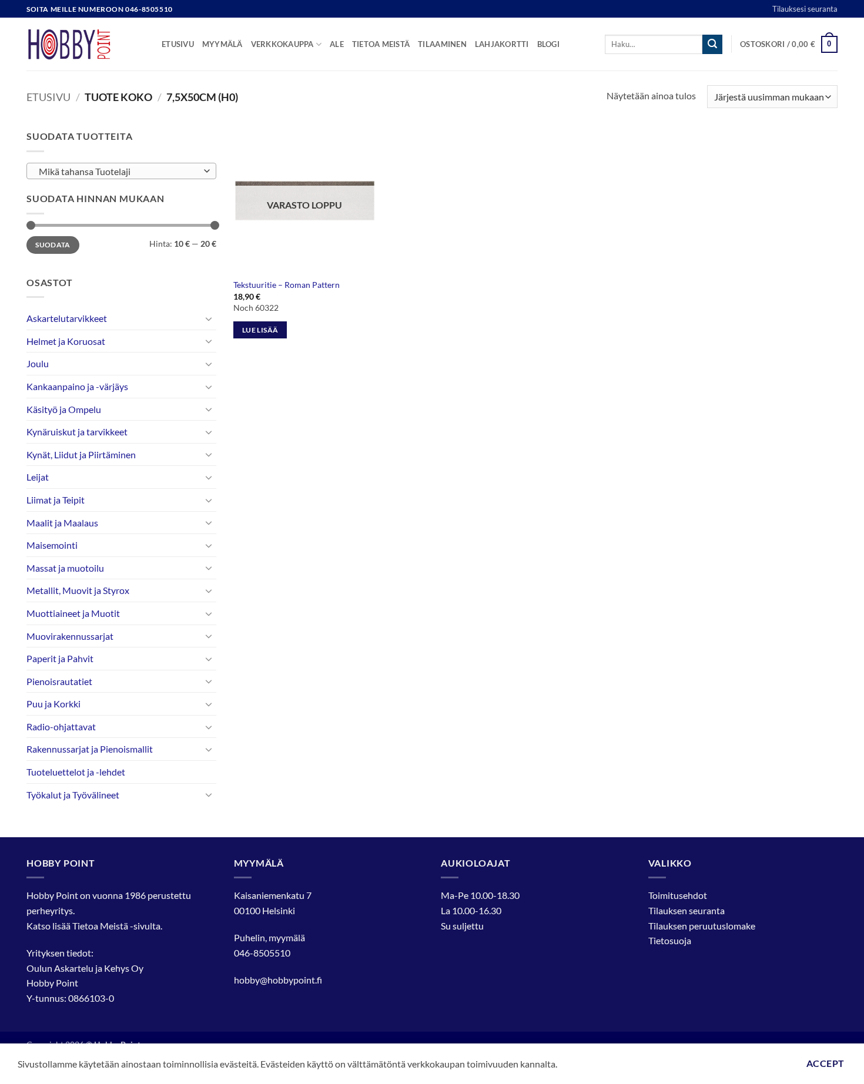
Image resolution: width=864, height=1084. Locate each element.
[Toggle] (209, 318)
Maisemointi (52, 545)
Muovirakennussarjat (69, 636)
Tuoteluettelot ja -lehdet (75, 771)
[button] (789, 44)
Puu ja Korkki (53, 703)
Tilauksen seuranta (686, 910)
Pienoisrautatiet (59, 681)
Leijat (37, 476)
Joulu (37, 363)
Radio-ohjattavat (61, 726)
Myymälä (222, 44)
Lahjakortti (502, 44)
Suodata (53, 244)
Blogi (548, 44)
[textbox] (118, 171)
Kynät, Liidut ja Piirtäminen (81, 454)
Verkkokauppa (282, 44)
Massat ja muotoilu (65, 567)
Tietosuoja (669, 940)
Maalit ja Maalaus (62, 522)
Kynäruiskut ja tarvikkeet (77, 431)
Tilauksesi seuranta (805, 9)
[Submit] (712, 45)
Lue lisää (260, 330)
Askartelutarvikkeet (66, 318)
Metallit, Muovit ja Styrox (77, 590)
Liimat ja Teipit (55, 499)
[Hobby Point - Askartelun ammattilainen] (85, 44)
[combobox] (121, 171)
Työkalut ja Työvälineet (72, 794)
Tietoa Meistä (100, 925)
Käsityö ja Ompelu (63, 409)
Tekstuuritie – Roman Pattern (286, 285)
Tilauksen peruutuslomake (701, 925)
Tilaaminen (442, 44)
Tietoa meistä (381, 44)
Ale (337, 44)
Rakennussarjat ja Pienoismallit (89, 748)
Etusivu (178, 44)
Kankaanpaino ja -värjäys (77, 386)
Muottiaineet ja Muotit (73, 613)
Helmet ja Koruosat (65, 341)
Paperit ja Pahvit (59, 658)
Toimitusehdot (677, 895)
